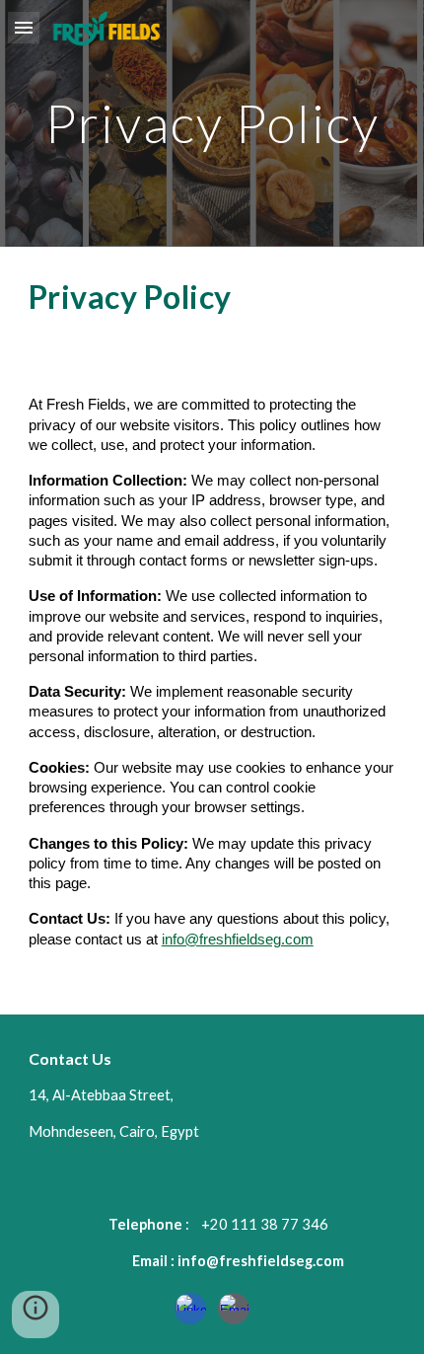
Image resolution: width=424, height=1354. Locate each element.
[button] (23, 27)
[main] (212, 123)
